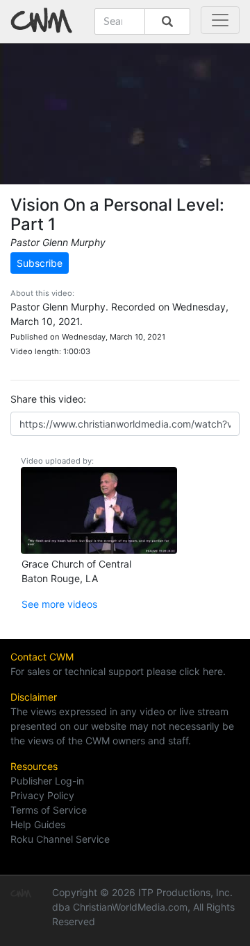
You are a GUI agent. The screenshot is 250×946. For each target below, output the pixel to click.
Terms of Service (48, 810)
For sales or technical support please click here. (118, 671)
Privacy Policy (42, 795)
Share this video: (48, 399)
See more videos (59, 604)
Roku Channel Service (60, 839)
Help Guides (37, 824)
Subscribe (39, 263)
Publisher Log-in (47, 781)
